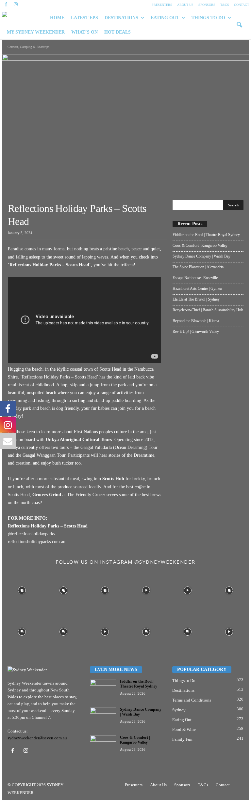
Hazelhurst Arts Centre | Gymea (197, 288)
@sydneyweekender (164, 561)
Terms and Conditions (191, 700)
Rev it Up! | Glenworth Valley (196, 331)
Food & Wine (184, 729)
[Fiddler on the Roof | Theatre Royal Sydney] (103, 689)
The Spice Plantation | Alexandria (198, 267)
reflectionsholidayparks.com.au (36, 541)
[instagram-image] (22, 590)
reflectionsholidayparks (33, 533)
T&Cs (224, 5)
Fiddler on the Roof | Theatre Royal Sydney (206, 234)
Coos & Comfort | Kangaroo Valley (200, 245)
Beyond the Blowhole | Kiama (196, 321)
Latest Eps (84, 17)
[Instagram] (16, 4)
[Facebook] (6, 4)
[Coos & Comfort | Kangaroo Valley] (103, 745)
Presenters (162, 5)
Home (57, 17)
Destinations (121, 17)
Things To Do (208, 17)
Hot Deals (117, 32)
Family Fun (182, 739)
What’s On (84, 32)
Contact (241, 5)
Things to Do (183, 680)
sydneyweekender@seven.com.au (37, 737)
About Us (185, 5)
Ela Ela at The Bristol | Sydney (196, 299)
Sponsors (206, 5)
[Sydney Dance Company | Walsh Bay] (103, 717)
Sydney (179, 709)
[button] (239, 25)
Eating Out (165, 17)
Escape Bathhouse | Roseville (195, 277)
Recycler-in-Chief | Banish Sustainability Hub (208, 310)
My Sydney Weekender (36, 32)
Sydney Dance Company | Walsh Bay (201, 256)
